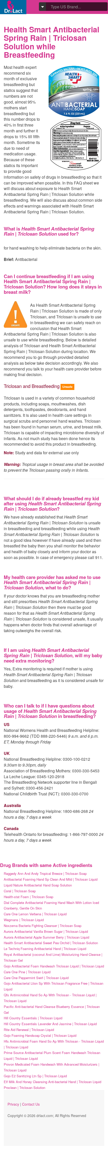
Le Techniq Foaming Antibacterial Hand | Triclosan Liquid (45, 948)
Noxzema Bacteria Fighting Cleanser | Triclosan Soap (42, 925)
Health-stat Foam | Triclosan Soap (28, 896)
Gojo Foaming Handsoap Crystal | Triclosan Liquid (40, 1035)
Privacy (13, 1104)
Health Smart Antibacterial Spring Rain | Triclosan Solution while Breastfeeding (51, 42)
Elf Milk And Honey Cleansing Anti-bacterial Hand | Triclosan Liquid (52, 1081)
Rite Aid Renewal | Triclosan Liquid (29, 1029)
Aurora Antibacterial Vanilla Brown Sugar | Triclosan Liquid (46, 931)
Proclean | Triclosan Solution (24, 1087)
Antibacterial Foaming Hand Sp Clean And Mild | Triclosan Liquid (50, 879)
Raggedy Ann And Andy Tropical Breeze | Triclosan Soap (45, 873)
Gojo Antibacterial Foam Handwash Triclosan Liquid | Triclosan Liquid (54, 966)
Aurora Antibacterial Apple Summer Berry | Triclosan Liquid (46, 937)
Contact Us (31, 1104)
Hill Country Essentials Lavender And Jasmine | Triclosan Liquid (50, 1023)
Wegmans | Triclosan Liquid (24, 919)
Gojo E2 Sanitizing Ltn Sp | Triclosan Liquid (35, 1075)
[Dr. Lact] (13, 7)
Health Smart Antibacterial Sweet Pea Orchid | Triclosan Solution (51, 942)
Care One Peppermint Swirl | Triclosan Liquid (36, 977)
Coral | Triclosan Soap (20, 891)
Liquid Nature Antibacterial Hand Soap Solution (38, 885)
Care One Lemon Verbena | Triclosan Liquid (35, 914)
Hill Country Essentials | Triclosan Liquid (33, 1018)
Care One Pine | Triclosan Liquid (27, 971)
